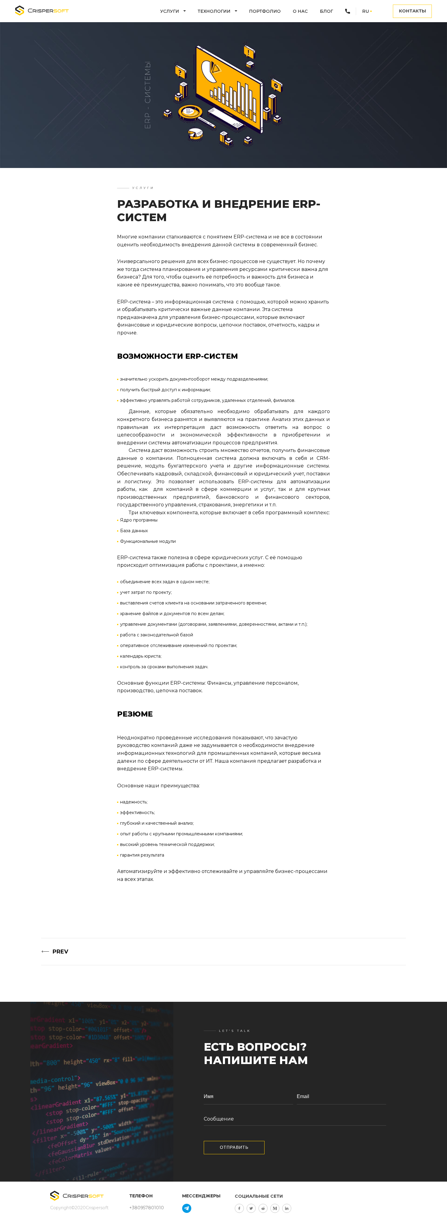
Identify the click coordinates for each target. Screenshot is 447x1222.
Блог (326, 11)
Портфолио (265, 11)
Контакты (412, 11)
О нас (300, 11)
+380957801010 (146, 1207)
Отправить (234, 1147)
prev (60, 951)
